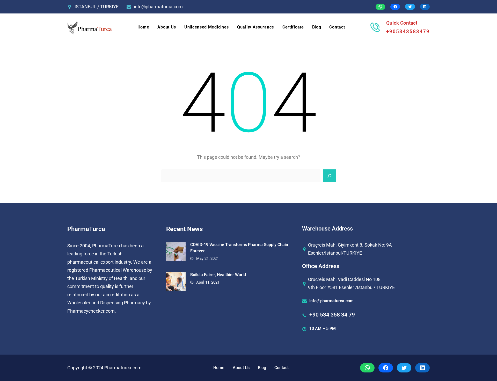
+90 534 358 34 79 (332, 315)
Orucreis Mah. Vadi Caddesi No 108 (344, 279)
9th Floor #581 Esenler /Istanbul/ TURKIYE (351, 287)
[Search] (329, 175)
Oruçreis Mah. (322, 245)
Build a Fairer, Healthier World (218, 274)
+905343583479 (408, 31)
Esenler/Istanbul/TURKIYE (335, 253)
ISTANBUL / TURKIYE (97, 6)
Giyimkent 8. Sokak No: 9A (365, 245)
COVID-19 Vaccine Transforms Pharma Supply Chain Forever (239, 247)
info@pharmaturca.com (158, 6)
